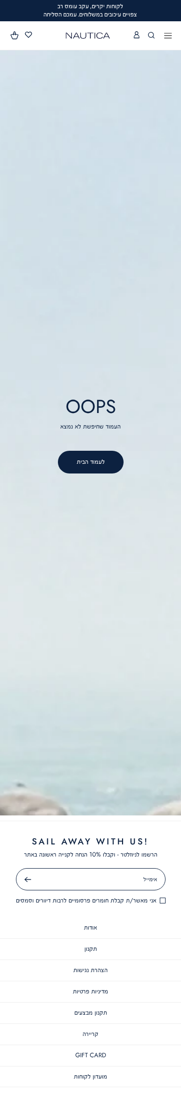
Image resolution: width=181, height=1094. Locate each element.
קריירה (90, 1033)
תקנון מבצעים (90, 1012)
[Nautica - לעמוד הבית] (88, 35)
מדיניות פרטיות (90, 991)
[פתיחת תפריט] (168, 36)
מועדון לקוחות (90, 1076)
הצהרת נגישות (90, 970)
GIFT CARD (90, 1055)
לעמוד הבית (91, 461)
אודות (90, 927)
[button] (15, 35)
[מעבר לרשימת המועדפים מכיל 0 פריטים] (28, 35)
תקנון (90, 948)
